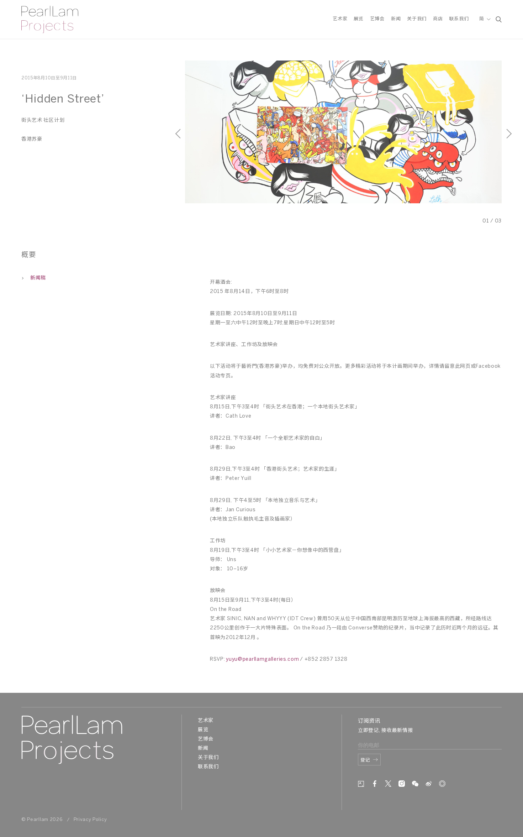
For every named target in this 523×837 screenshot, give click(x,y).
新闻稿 (38, 278)
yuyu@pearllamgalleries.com (262, 659)
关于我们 (417, 19)
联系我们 (459, 19)
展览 (358, 19)
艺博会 (377, 19)
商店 (438, 19)
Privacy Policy (90, 819)
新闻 (396, 19)
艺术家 (340, 19)
